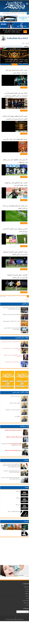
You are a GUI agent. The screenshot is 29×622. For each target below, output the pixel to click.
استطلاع (27, 593)
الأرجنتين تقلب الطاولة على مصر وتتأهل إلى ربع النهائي (15, 161)
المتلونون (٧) (17, 416)
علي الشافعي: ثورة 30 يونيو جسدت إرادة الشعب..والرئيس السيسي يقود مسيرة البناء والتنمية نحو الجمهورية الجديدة (11, 465)
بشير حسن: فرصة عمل (15, 396)
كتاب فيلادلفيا (24, 426)
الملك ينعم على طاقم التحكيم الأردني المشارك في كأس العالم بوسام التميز (15, 94)
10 (14, 296)
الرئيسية (27, 43)
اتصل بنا (27, 589)
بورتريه (26, 521)
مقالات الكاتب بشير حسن (20, 392)
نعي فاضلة (18, 491)
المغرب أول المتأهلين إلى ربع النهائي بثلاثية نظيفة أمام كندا (16, 184)
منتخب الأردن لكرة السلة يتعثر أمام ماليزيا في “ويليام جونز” (16, 71)
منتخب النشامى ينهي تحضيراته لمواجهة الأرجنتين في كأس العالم (15, 253)
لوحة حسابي (26, 602)
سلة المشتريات (25, 600)
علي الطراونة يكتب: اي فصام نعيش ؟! (12, 361)
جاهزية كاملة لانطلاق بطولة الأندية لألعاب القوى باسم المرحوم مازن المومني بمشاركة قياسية (16, 61)
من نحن (27, 605)
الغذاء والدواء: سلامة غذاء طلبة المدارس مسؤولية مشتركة (14, 13)
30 (8, 296)
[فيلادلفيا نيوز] (14, 5)
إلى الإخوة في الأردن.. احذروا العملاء (13, 409)
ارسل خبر (27, 591)
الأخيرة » (26, 299)
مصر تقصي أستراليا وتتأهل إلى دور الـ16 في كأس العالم (15, 207)
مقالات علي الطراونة (21, 337)
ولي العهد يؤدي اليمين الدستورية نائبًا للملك (11, 314)
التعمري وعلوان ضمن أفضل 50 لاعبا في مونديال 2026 (15, 230)
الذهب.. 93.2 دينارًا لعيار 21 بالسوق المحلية (11, 321)
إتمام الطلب (26, 586)
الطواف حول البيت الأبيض (15, 402)
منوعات (26, 460)
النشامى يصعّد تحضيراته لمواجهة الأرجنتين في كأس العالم (17, 276)
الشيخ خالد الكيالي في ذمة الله (14, 511)
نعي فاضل (18, 497)
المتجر (27, 598)
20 (11, 296)
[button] (14, 56)
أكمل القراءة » (23, 87)
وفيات (26, 487)
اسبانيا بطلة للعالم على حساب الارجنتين (15, 139)
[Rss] (15, 617)
